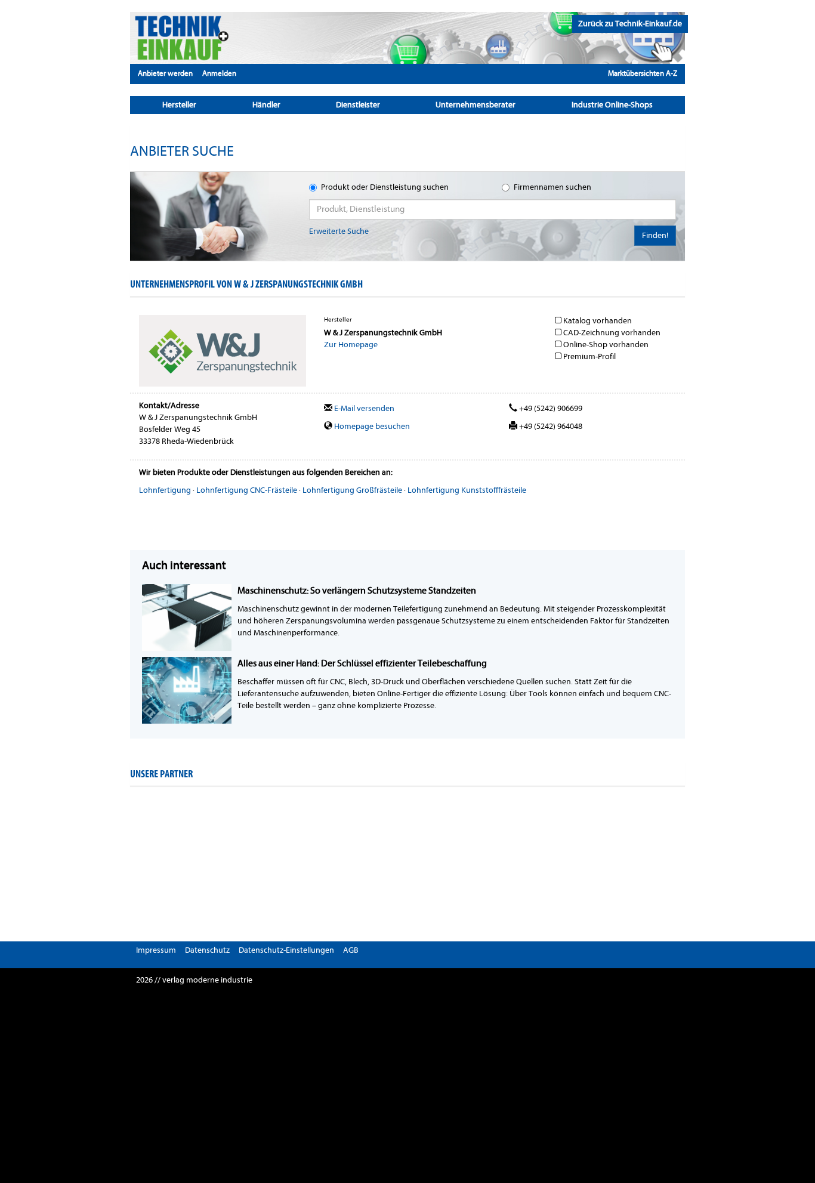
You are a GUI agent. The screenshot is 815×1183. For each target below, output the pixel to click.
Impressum (156, 950)
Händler (266, 105)
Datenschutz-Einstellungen (286, 950)
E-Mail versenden (363, 408)
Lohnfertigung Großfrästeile (352, 490)
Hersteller (179, 105)
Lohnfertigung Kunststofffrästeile (466, 490)
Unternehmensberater (475, 105)
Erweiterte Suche (339, 231)
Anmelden (219, 73)
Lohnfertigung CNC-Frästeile (246, 490)
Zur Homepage (351, 344)
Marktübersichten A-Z (642, 73)
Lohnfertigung (165, 490)
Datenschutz (207, 950)
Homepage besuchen (371, 426)
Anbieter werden (165, 73)
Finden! (655, 235)
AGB (351, 950)
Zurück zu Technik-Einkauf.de (630, 23)
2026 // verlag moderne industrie (194, 980)
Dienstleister (358, 105)
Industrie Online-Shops (612, 105)
